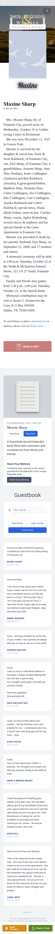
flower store (37, 326)
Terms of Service (35, 921)
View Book (14, 433)
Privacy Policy (19, 921)
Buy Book (30, 433)
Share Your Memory (19, 479)
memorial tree (39, 321)
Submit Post (27, 530)
